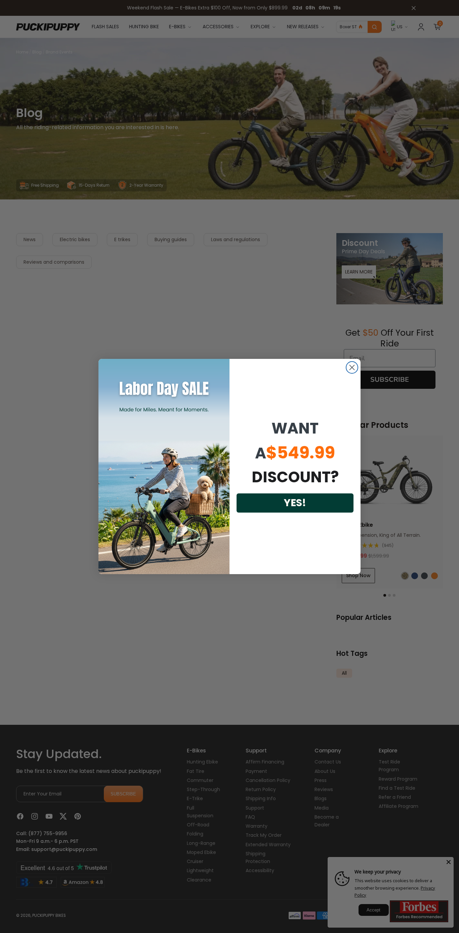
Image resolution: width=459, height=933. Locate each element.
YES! (295, 502)
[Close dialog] (352, 367)
